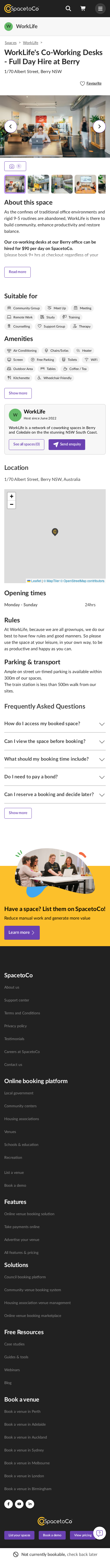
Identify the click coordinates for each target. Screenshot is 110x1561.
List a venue (14, 1173)
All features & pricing (21, 1253)
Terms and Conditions (22, 1013)
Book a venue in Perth (22, 1412)
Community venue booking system (32, 1290)
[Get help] (99, 1533)
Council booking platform (25, 1277)
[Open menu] (100, 8)
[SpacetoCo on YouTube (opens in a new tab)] (19, 1504)
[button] (68, 8)
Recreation (13, 1158)
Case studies (14, 1344)
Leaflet (35, 580)
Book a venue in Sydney (24, 1450)
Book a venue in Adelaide (25, 1424)
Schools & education (21, 1145)
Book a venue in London (24, 1476)
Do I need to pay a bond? (31, 777)
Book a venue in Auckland (25, 1437)
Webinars (12, 1370)
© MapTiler (52, 580)
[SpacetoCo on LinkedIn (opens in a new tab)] (30, 1504)
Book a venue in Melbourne (27, 1463)
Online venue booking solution (29, 1214)
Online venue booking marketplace (32, 1316)
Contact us (13, 1065)
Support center (16, 1000)
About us (11, 987)
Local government (18, 1093)
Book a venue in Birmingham (28, 1489)
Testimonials (14, 1039)
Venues (10, 1132)
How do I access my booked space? (42, 723)
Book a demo (15, 1186)
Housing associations (21, 1119)
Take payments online (22, 1227)
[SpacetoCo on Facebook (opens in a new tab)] (8, 1504)
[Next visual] (99, 126)
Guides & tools (16, 1357)
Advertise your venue (21, 1240)
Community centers (20, 1106)
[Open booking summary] (83, 9)
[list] (55, 1026)
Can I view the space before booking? (44, 741)
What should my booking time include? (46, 759)
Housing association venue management (37, 1303)
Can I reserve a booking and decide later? (49, 794)
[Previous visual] (10, 126)
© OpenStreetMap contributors (82, 580)
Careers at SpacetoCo (22, 1052)
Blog (7, 1383)
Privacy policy (15, 1026)
